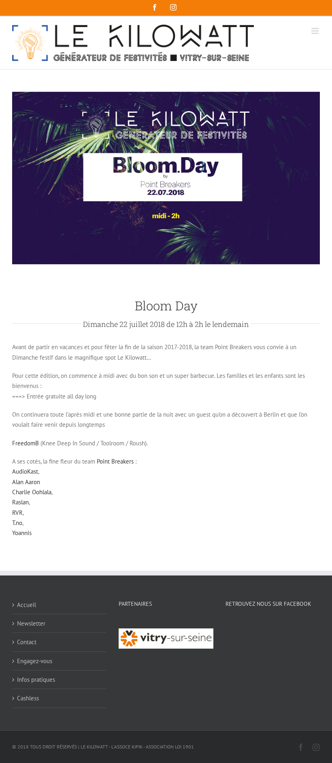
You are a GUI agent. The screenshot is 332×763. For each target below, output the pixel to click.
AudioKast (25, 471)
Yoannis (22, 533)
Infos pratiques (36, 679)
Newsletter (31, 623)
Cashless (28, 698)
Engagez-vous (34, 661)
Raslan (20, 502)
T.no (17, 523)
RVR (17, 512)
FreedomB (25, 443)
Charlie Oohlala (31, 492)
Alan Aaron (26, 482)
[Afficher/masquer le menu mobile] (315, 31)
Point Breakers (115, 461)
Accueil (26, 605)
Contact (26, 642)
